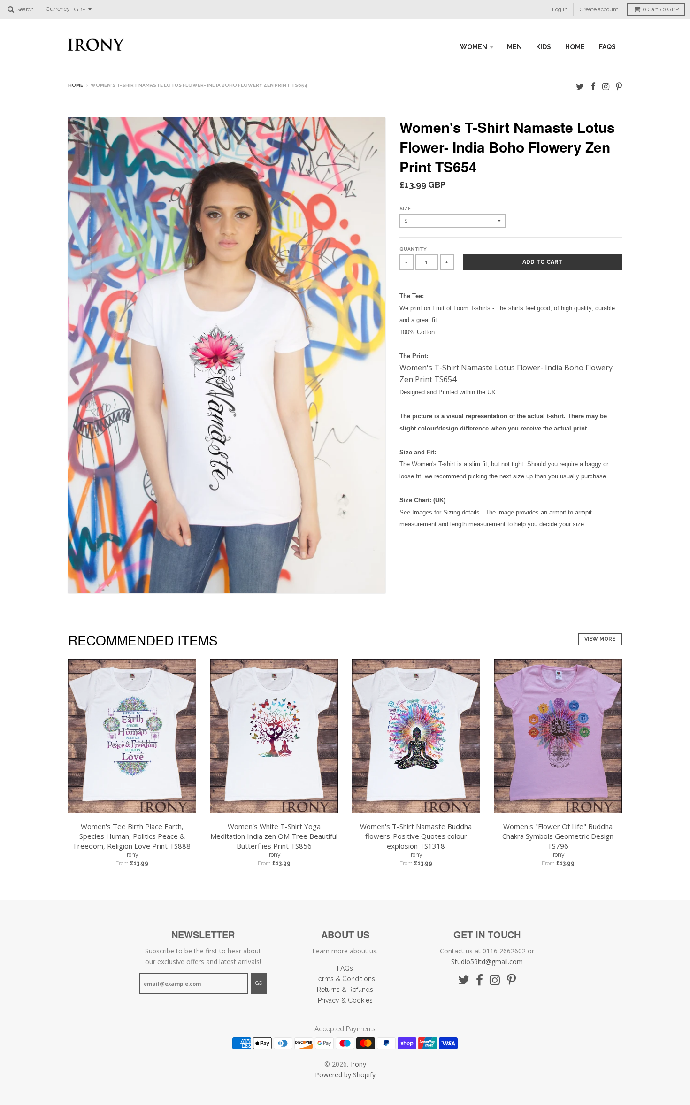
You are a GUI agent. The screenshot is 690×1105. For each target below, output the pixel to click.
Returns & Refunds (345, 989)
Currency (58, 9)
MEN (514, 47)
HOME (575, 47)
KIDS (543, 47)
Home (75, 85)
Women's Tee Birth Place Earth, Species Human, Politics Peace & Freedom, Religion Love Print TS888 (132, 836)
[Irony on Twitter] (580, 86)
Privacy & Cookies (345, 1000)
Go (258, 983)
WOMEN (473, 47)
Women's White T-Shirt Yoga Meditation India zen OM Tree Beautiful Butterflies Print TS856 (273, 836)
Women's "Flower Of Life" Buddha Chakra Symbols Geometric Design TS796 (557, 836)
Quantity (413, 249)
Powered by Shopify (345, 1074)
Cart (661, 9)
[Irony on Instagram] (605, 86)
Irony (131, 855)
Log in (559, 9)
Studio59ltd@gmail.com (487, 961)
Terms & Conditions (345, 978)
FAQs (607, 47)
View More (599, 639)
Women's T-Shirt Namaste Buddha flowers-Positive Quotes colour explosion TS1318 (416, 836)
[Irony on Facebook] (593, 86)
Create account (599, 9)
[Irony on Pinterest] (619, 86)
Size (405, 208)
